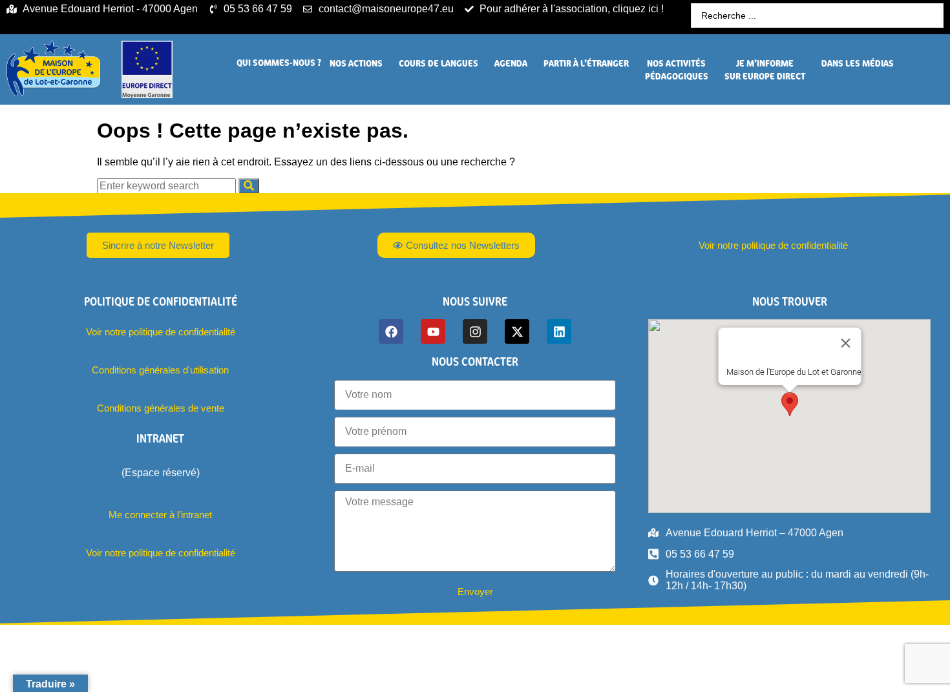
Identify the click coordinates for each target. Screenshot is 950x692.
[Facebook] (391, 331)
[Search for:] (167, 185)
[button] (279, 62)
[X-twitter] (517, 331)
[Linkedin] (559, 331)
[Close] (845, 343)
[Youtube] (433, 331)
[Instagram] (475, 331)
